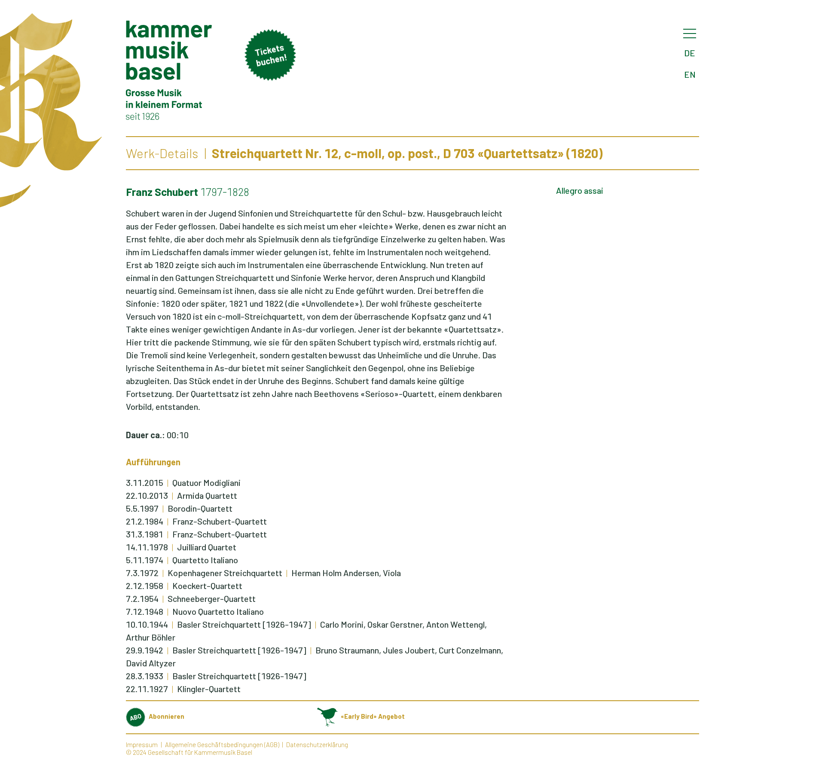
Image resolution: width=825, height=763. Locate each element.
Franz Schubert (162, 191)
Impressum (142, 744)
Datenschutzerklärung (317, 744)
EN (690, 74)
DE (689, 53)
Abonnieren (166, 716)
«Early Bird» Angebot (373, 716)
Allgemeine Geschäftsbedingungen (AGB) (222, 744)
